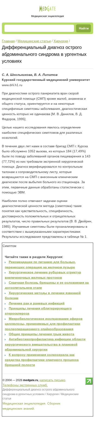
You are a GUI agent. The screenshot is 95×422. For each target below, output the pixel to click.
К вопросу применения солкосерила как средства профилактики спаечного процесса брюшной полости (42, 360)
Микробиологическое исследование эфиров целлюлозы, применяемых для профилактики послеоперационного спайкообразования (44, 324)
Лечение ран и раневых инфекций (37, 303)
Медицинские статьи (34, 41)
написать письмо (52, 380)
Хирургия (60, 41)
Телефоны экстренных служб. (25, 385)
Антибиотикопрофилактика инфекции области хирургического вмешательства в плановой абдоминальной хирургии (45, 344)
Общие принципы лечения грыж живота (41, 334)
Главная (8, 41)
